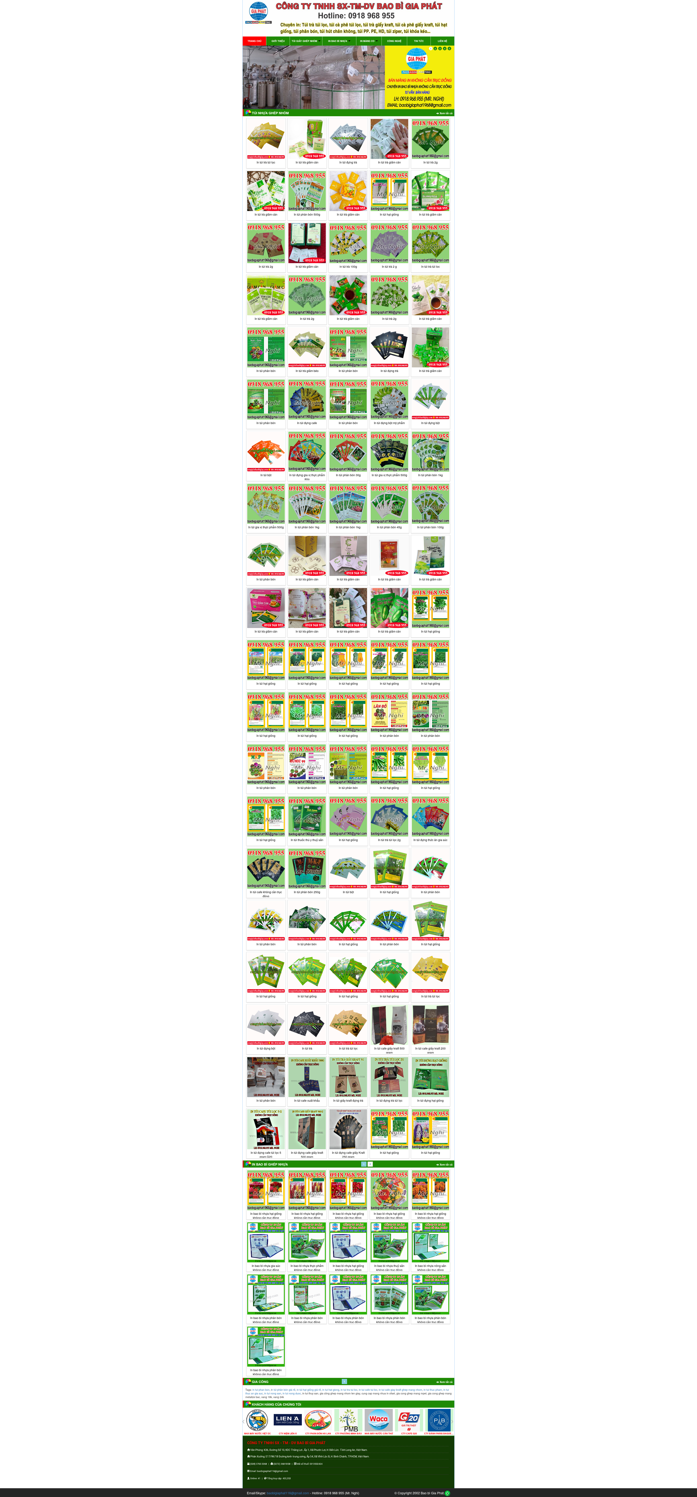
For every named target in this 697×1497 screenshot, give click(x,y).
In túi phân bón (389, 944)
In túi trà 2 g (389, 266)
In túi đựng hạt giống (430, 1100)
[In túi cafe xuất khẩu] (307, 1077)
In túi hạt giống (348, 944)
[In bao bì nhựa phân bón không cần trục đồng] (266, 1294)
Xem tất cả (446, 113)
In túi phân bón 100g (430, 527)
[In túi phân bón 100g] (430, 504)
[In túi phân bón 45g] (389, 504)
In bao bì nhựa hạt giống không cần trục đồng (266, 1216)
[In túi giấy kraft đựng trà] (348, 1077)
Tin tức (419, 41)
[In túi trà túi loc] (430, 243)
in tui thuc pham (433, 1389)
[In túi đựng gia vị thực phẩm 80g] (307, 452)
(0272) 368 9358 (281, 1463)
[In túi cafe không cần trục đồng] (266, 869)
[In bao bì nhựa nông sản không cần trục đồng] (430, 1242)
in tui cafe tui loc (368, 1389)
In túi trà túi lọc (266, 162)
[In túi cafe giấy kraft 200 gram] (430, 1025)
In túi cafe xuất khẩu (307, 1100)
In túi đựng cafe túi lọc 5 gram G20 (266, 1154)
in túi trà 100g (348, 266)
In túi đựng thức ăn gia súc (430, 840)
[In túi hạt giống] (348, 921)
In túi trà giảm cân (307, 162)
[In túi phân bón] (266, 347)
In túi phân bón (266, 371)
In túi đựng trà (348, 162)
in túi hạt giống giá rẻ (309, 1389)
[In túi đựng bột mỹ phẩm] (389, 400)
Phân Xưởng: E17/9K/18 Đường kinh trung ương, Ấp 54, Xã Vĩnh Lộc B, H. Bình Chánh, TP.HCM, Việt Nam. (309, 1456)
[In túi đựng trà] (348, 139)
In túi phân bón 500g (307, 214)
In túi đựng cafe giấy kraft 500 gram (307, 1154)
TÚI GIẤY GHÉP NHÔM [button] (305, 41)
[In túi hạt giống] (389, 191)
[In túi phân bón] (389, 921)
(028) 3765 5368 (258, 1463)
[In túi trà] (307, 1025)
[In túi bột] (266, 452)
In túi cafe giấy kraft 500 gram (389, 1050)
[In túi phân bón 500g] (307, 191)
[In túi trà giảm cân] (307, 139)
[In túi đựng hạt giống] (430, 1077)
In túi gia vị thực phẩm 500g (389, 475)
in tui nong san (272, 1393)
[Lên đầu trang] (447, 1493)
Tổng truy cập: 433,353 (278, 1478)
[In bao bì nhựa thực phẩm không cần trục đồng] (307, 1242)
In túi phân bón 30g (348, 475)
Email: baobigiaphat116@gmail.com (269, 1471)
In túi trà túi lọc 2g (389, 840)
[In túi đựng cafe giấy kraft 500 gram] (307, 1129)
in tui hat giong (330, 1389)
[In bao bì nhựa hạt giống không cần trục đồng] (266, 1190)
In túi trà (307, 1048)
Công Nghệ (394, 41)
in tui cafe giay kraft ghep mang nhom (400, 1389)
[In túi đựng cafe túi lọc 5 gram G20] (266, 1129)
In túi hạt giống (389, 214)
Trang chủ (254, 41)
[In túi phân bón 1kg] (430, 452)
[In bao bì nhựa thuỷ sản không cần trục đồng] (389, 1242)
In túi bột (265, 475)
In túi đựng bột (430, 423)
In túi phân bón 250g (307, 892)
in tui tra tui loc (349, 1389)
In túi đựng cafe (307, 423)
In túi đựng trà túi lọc (389, 1100)
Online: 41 (255, 1478)
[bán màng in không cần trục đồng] (348, 77)
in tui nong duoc (292, 1393)
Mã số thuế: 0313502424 (309, 1463)
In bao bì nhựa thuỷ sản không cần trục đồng (389, 1268)
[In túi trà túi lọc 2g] (389, 816)
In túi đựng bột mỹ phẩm (389, 423)
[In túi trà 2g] (266, 243)
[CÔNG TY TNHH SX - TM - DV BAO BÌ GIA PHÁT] (348, 18)
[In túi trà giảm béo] (307, 347)
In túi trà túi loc (430, 266)
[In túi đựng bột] (430, 400)
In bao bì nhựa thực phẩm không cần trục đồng (307, 1268)
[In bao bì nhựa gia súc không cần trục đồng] (266, 1242)
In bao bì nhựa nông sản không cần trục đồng (430, 1268)
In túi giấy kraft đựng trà (348, 1100)
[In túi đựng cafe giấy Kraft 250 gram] (348, 1129)
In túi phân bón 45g (389, 527)
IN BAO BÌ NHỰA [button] (338, 41)
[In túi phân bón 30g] (348, 452)
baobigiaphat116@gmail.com (288, 1492)
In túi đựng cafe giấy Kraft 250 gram (348, 1154)
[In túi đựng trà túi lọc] (389, 1077)
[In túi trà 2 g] (389, 243)
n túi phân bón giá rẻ (283, 1389)
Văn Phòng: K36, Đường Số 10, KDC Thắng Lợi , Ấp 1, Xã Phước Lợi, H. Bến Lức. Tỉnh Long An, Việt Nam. (309, 1450)
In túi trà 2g (430, 162)
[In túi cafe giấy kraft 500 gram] (389, 1025)
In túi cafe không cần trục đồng (266, 894)
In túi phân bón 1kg (430, 475)
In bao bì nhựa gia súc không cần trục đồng (266, 1268)
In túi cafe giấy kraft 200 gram (430, 1050)
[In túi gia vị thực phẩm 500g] (389, 452)
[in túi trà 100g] (348, 243)
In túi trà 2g (266, 266)
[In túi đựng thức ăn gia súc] (430, 816)
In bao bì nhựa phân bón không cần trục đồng (266, 1320)
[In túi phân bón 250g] (307, 869)
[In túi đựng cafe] (307, 400)
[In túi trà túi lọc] (266, 139)
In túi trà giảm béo (307, 371)
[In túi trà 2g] (430, 139)
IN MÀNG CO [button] (367, 41)
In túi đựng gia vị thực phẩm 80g (307, 477)
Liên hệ (442, 41)
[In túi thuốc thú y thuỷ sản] (307, 816)
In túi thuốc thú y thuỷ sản (307, 840)
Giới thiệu (278, 41)
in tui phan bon (261, 1389)
